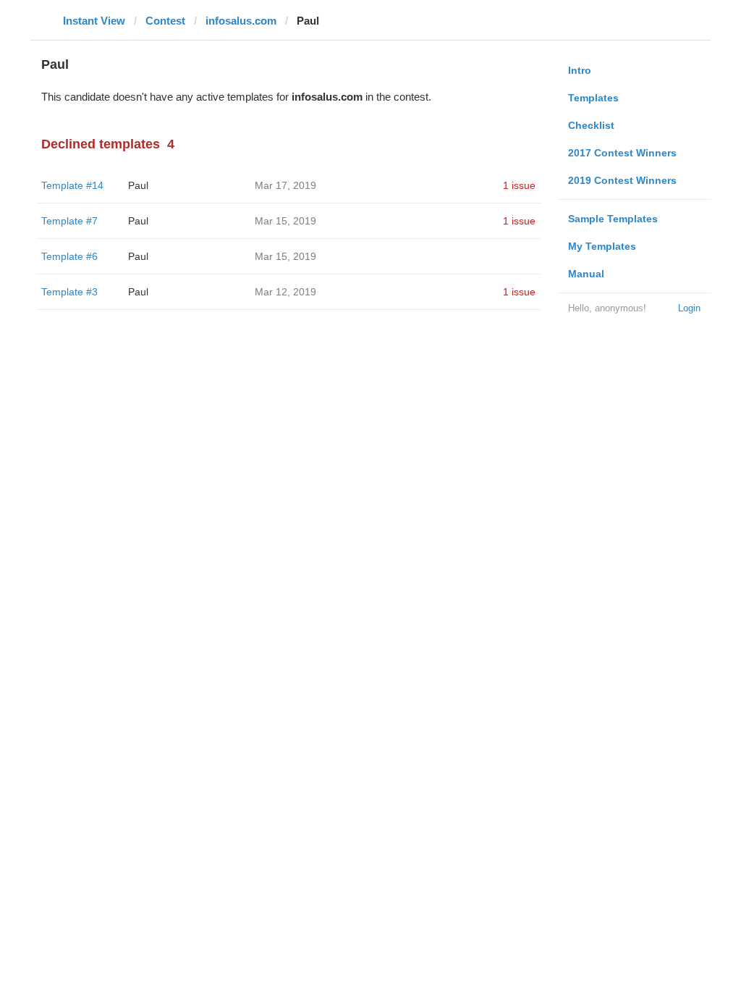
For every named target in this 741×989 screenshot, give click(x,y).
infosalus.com (241, 20)
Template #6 (69, 256)
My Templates (602, 246)
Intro (579, 70)
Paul (138, 185)
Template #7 (69, 221)
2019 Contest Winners (622, 180)
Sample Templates (613, 218)
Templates (593, 98)
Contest (165, 20)
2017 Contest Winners (622, 153)
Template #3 (69, 292)
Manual (586, 273)
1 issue (519, 185)
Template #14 (72, 185)
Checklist (591, 125)
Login (689, 308)
